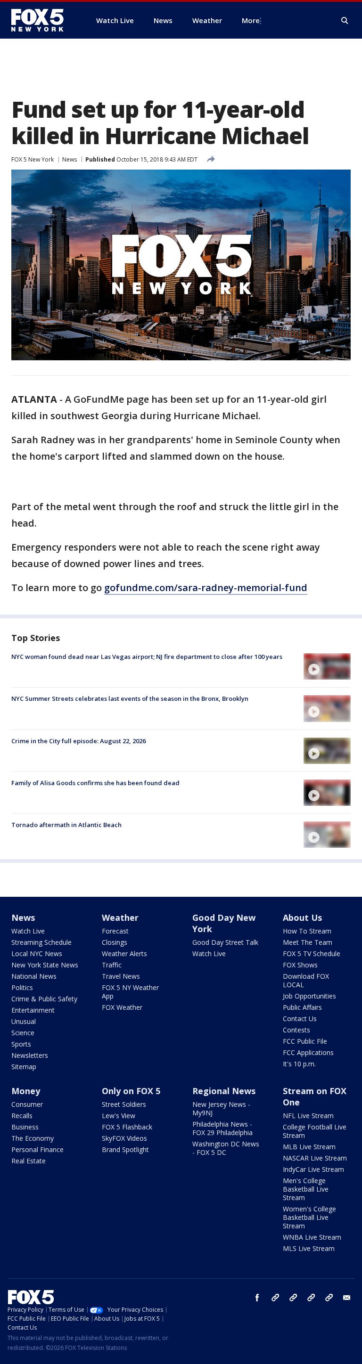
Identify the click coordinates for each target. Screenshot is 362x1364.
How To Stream (307, 930)
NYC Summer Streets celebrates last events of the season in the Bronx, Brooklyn (129, 698)
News (69, 159)
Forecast (115, 930)
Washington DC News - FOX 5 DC (225, 1148)
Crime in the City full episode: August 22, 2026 (78, 741)
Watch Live (28, 930)
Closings (114, 942)
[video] (327, 666)
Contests (296, 1029)
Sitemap (23, 1066)
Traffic (112, 964)
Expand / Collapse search (345, 20)
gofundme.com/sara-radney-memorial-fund (205, 587)
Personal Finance (37, 1149)
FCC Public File (305, 1041)
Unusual (23, 1021)
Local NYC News (36, 953)
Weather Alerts (124, 953)
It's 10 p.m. (299, 1063)
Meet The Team (307, 942)
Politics (22, 987)
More (251, 20)
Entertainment (33, 1010)
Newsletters (29, 1055)
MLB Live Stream (309, 1146)
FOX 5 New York (32, 159)
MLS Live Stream (309, 1248)
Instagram (275, 1297)
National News (34, 976)
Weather (120, 917)
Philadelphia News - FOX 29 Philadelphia (222, 1128)
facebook (257, 1297)
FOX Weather (122, 1007)
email (346, 1297)
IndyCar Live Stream (313, 1169)
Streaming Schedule (41, 942)
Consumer (27, 1104)
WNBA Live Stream (312, 1237)
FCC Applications (308, 1052)
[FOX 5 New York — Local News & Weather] (42, 20)
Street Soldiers (124, 1104)
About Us (302, 917)
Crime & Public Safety (44, 998)
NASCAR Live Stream (315, 1157)
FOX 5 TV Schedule (311, 953)
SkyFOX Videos (124, 1138)
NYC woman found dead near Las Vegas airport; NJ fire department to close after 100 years (146, 656)
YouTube (311, 1297)
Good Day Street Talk (225, 942)
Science (22, 1032)
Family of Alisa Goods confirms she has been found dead (95, 783)
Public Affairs (302, 1007)
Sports (21, 1043)
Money (25, 1090)
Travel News (121, 976)
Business (25, 1126)
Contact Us (300, 1018)
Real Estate (28, 1160)
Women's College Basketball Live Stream (309, 1217)
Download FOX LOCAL (306, 980)
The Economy (32, 1138)
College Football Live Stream (314, 1131)
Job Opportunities (309, 995)
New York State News (44, 964)
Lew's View (118, 1115)
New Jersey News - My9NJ (221, 1108)
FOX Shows (300, 964)
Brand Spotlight (125, 1149)
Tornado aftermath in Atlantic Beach (66, 824)
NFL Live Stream (308, 1115)
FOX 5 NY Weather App (130, 991)
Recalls (22, 1115)
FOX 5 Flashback (127, 1126)
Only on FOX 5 (131, 1090)
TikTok (293, 1297)
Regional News (223, 1090)
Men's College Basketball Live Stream (306, 1189)
